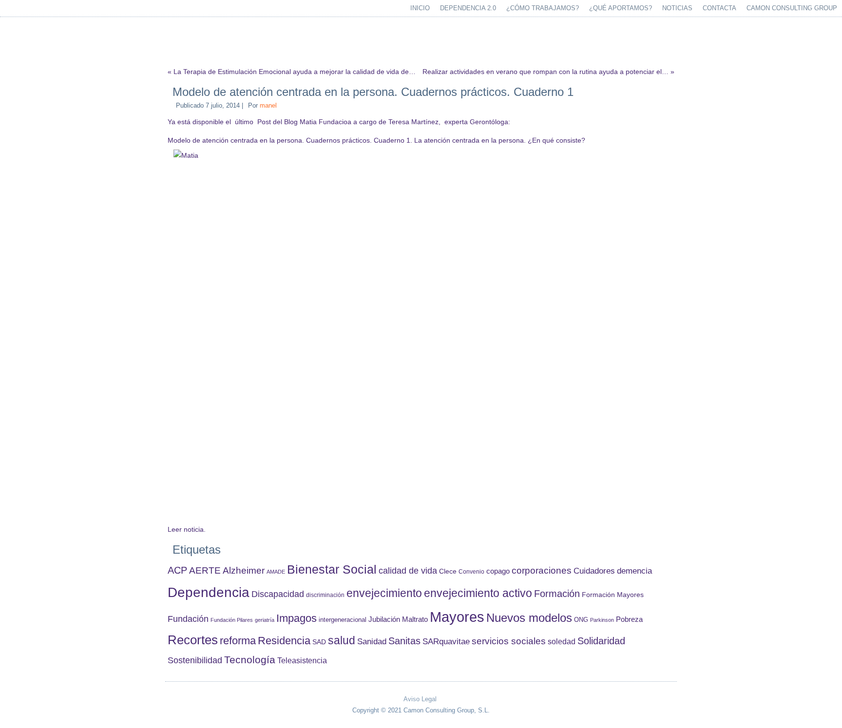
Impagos (296, 618)
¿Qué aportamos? (620, 8)
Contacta (719, 8)
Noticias (677, 8)
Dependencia (208, 592)
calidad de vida (408, 570)
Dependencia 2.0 (468, 8)
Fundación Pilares (231, 620)
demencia (634, 571)
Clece (448, 571)
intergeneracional (342, 619)
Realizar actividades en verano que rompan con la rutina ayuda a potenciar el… (545, 71)
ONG (581, 619)
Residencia (284, 641)
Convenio (471, 571)
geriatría (264, 620)
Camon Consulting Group (791, 8)
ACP (177, 570)
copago (498, 571)
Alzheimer (244, 570)
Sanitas (404, 640)
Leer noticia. (187, 529)
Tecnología (249, 659)
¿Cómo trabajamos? (542, 8)
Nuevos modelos (529, 618)
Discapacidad (277, 594)
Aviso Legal (420, 699)
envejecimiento (384, 593)
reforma (238, 641)
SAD (319, 642)
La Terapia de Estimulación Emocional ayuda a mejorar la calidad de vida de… (294, 71)
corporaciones (542, 570)
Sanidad (371, 641)
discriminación (325, 595)
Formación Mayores (613, 594)
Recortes (193, 640)
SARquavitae (446, 641)
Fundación (188, 619)
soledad (561, 641)
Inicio (420, 8)
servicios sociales (509, 641)
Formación (557, 593)
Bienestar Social (332, 569)
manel (268, 105)
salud (341, 641)
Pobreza (629, 619)
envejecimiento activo (478, 593)
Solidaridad (601, 640)
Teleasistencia (302, 660)
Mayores (457, 617)
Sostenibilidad (195, 660)
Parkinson (602, 620)
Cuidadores (594, 571)
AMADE (276, 572)
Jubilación (384, 619)
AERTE (205, 570)
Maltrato (415, 619)
